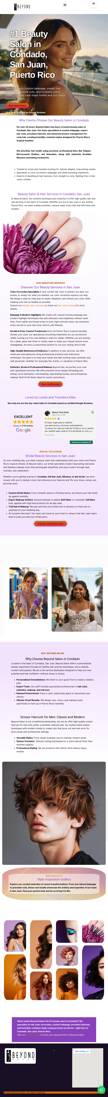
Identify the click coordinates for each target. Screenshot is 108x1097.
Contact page (33, 1034)
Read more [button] (49, 435)
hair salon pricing (66, 305)
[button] (65, 5)
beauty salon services (33, 305)
